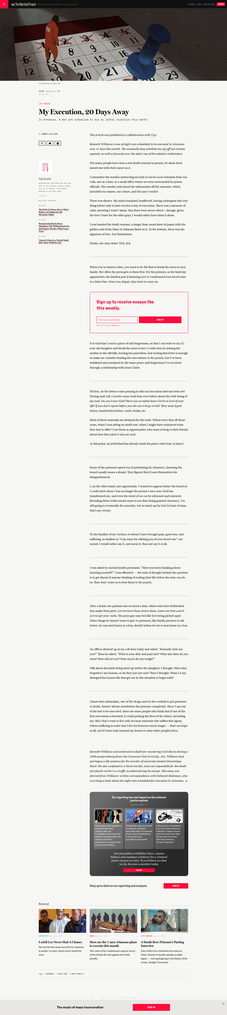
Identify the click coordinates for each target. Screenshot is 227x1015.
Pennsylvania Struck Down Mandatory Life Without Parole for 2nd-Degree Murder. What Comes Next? (54, 227)
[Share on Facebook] (42, 143)
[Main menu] (4, 4)
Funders (133, 998)
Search (192, 4)
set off (166, 149)
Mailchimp (115, 325)
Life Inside (44, 103)
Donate (221, 4)
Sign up (42, 188)
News (92, 936)
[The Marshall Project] (23, 4)
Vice (153, 135)
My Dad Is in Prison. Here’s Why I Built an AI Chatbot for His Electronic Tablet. (54, 212)
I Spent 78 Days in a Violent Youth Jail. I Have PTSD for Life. (54, 241)
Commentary (44, 936)
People (102, 998)
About (199, 4)
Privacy (112, 998)
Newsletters (209, 4)
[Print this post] (58, 143)
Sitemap (122, 998)
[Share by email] (50, 143)
